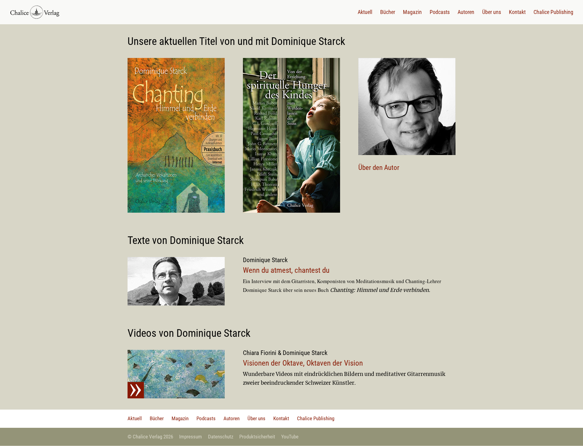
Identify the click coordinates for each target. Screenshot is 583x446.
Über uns (491, 12)
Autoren (466, 12)
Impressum (190, 437)
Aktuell (365, 12)
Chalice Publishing (553, 12)
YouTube (289, 437)
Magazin (412, 12)
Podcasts (440, 12)
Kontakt (517, 12)
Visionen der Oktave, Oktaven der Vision (303, 363)
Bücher (387, 12)
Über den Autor (378, 168)
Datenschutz (220, 437)
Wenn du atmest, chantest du (286, 270)
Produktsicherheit (257, 437)
